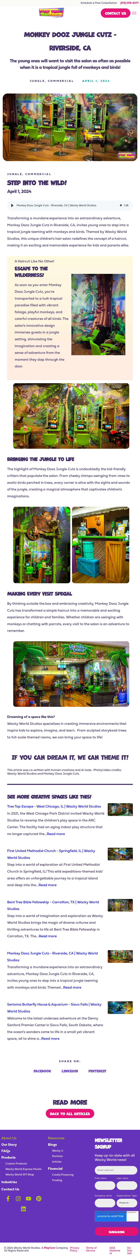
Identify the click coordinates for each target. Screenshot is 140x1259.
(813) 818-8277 (129, 3)
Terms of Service (91, 1249)
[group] (70, 205)
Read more (56, 834)
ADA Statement (114, 1251)
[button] (12, 205)
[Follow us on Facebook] (8, 1198)
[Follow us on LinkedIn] (23, 1209)
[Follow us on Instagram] (18, 1198)
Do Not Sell (129, 1251)
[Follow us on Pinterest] (39, 1198)
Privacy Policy (74, 1249)
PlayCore (49, 1248)
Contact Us (115, 13)
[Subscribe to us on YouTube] (28, 1198)
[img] (121, 206)
